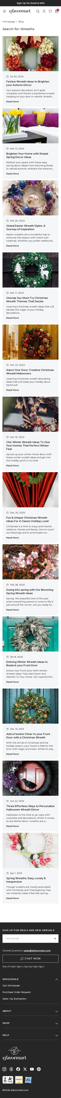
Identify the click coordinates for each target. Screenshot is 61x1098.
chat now (33, 958)
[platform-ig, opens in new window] (4, 1069)
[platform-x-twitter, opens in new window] (25, 1069)
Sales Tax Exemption (14, 998)
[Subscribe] (55, 938)
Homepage (9, 21)
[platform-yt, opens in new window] (32, 1069)
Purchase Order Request (17, 992)
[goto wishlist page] (50, 11)
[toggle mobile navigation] (4, 11)
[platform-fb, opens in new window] (18, 1069)
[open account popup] (44, 11)
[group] (30, 3)
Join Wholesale (11, 985)
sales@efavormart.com (37, 950)
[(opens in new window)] (8, 1080)
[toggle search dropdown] (38, 11)
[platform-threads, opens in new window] (11, 1069)
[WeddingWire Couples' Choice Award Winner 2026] (19, 1080)
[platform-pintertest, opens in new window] (39, 1069)
